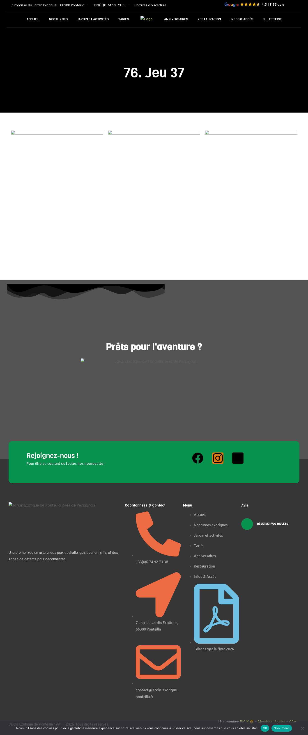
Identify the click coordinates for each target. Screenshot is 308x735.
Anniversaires (176, 19)
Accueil (33, 19)
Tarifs (123, 19)
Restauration (209, 19)
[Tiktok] (238, 458)
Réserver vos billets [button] (272, 524)
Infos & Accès (241, 19)
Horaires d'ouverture (150, 5)
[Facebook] (197, 458)
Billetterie (272, 19)
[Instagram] (217, 458)
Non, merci (282, 728)
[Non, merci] (302, 728)
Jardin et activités (93, 19)
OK (265, 728)
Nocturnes (58, 19)
